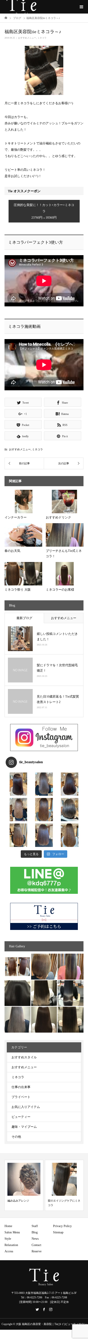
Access (9, 1251)
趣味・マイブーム (24, 1126)
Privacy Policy (62, 1226)
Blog (35, 1232)
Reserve (37, 1251)
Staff (35, 1226)
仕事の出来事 (21, 1087)
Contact (36, 1245)
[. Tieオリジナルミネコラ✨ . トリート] (69, 835)
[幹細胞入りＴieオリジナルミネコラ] (70, 967)
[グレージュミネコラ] (70, 1020)
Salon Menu (12, 1232)
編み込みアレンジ (18, 1200)
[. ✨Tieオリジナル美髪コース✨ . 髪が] (44, 809)
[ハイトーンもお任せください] (44, 967)
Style (8, 1238)
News (35, 1238)
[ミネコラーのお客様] (44, 1020)
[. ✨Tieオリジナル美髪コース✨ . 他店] (44, 784)
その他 (16, 1136)
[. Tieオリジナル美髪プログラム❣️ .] (18, 784)
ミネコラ (41, 38)
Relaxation (11, 1245)
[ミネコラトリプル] (17, 993)
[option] (24, 1185)
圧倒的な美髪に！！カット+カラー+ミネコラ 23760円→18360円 (44, 211)
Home (8, 1226)
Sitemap (58, 1232)
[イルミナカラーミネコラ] (44, 993)
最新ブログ (24, 618)
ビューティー (21, 1117)
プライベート (21, 1097)
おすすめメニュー (27, 38)
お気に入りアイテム (26, 1107)
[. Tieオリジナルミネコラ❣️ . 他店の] (44, 835)
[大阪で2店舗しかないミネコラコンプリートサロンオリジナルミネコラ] (17, 967)
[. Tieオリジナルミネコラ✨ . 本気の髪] (18, 809)
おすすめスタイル (24, 1057)
